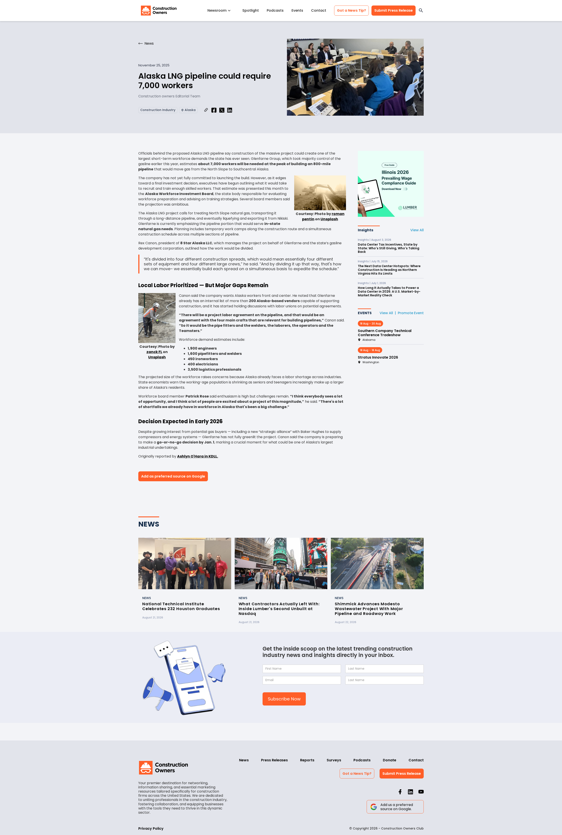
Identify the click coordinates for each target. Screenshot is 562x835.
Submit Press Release (393, 10)
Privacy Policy (151, 828)
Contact (318, 10)
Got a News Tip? (351, 10)
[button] (220, 10)
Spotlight (250, 10)
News (244, 760)
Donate (389, 760)
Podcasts (275, 10)
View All (417, 230)
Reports (307, 760)
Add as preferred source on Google (173, 476)
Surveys (334, 760)
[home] (158, 11)
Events (297, 10)
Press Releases (274, 760)
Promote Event (411, 313)
